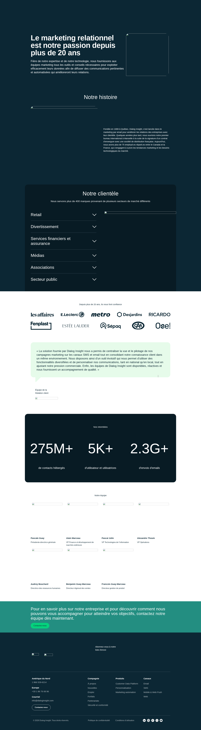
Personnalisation (123, 688)
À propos (92, 684)
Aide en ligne (138, 3)
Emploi (91, 692)
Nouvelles (92, 688)
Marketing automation (126, 692)
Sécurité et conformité (98, 705)
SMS (146, 688)
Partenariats (93, 701)
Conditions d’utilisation (124, 720)
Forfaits (91, 696)
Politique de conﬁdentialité (99, 720)
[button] (64, 11)
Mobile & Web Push (153, 692)
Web (146, 696)
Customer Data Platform (127, 684)
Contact (165, 3)
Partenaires (153, 3)
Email (146, 684)
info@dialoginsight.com (43, 700)
